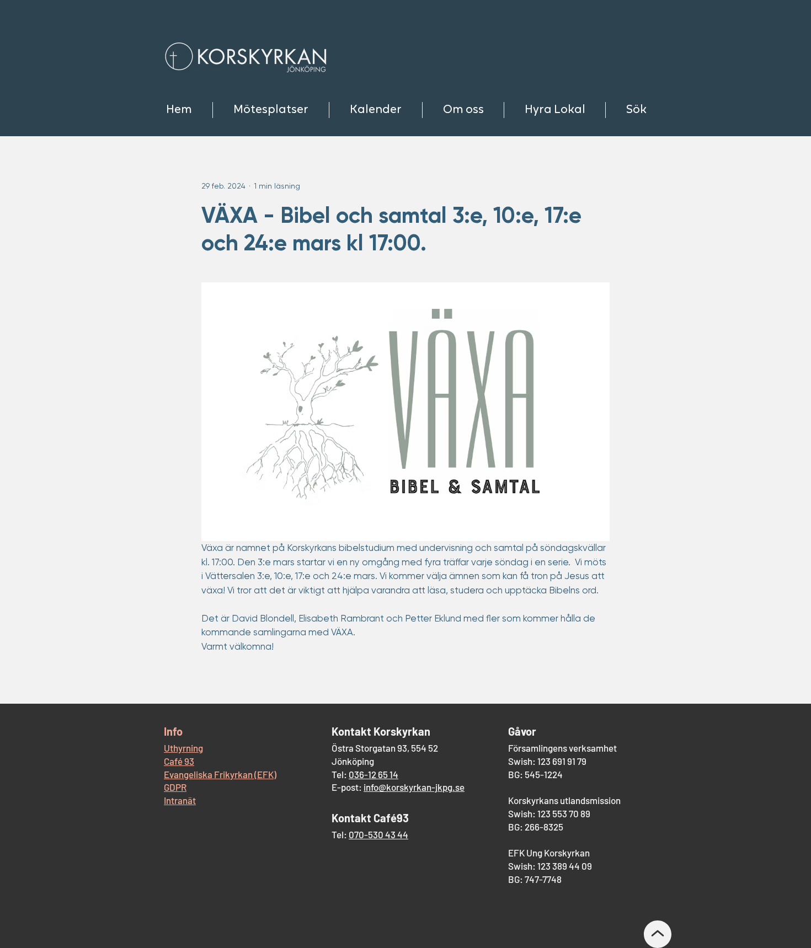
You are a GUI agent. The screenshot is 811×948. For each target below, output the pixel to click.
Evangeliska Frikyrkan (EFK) (220, 774)
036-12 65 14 (373, 774)
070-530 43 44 (378, 834)
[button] (270, 110)
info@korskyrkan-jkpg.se (414, 786)
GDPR (175, 786)
